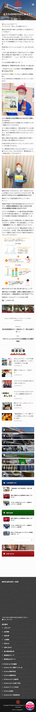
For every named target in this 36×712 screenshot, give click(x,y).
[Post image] (7, 361)
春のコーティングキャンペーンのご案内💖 (23, 404)
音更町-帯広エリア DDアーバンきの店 (20, 318)
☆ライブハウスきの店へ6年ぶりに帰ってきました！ (24, 382)
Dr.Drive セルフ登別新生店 (12, 695)
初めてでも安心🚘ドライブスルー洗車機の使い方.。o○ (22, 533)
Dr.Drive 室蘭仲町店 (10, 675)
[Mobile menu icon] (33, 4)
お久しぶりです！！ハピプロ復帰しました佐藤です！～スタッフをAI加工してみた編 (23, 361)
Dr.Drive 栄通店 (8, 691)
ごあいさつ (7, 628)
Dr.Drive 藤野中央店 (10, 671)
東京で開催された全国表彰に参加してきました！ (21, 496)
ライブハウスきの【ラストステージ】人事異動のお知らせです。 (23, 394)
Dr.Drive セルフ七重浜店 (11, 679)
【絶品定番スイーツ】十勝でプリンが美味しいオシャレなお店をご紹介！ (23, 416)
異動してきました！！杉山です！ (23, 371)
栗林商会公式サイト (10, 659)
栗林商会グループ (9, 655)
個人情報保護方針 (9, 651)
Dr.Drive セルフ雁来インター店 (13, 667)
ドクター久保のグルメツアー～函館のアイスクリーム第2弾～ (21, 503)
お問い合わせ (8, 647)
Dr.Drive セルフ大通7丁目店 (12, 683)
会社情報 (6, 632)
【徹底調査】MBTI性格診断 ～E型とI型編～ (21, 489)
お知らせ (6, 643)
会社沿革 (6, 636)
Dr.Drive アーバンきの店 (11, 687)
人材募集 (6, 639)
